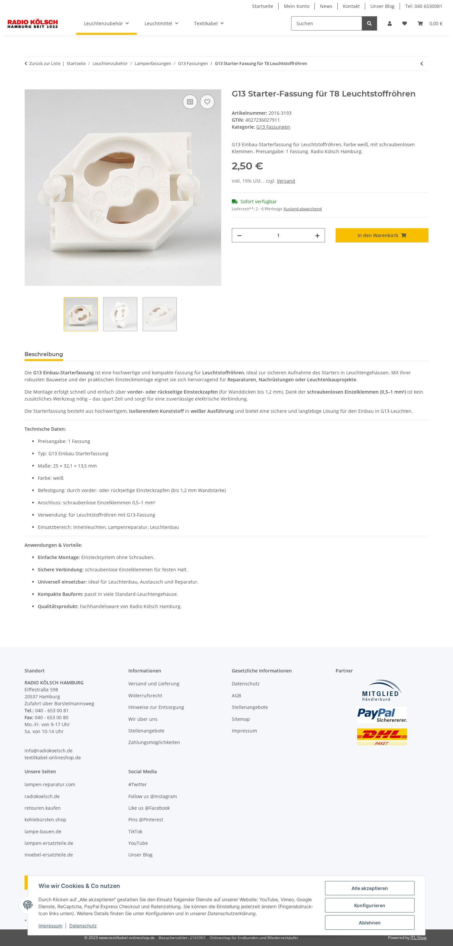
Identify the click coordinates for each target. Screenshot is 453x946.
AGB (236, 695)
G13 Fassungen (273, 127)
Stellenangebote (146, 730)
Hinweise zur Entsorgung (156, 707)
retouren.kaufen (43, 808)
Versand (286, 181)
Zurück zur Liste (44, 63)
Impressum (50, 925)
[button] (389, 23)
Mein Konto (296, 6)
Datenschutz (83, 925)
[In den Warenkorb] (30, 85)
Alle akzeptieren (370, 888)
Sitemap (241, 719)
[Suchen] (369, 23)
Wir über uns (143, 719)
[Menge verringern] (239, 235)
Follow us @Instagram (152, 796)
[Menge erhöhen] (317, 235)
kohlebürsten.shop (45, 819)
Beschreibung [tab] (44, 354)
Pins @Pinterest (145, 819)
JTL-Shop (418, 937)
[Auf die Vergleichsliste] (190, 102)
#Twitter (137, 784)
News (326, 6)
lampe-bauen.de (43, 831)
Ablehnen (370, 922)
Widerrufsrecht (145, 695)
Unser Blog (382, 6)
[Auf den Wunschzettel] (207, 102)
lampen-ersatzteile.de (49, 843)
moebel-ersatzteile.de (49, 854)
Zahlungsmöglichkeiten (154, 742)
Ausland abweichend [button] (303, 209)
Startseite (262, 6)
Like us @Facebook (149, 808)
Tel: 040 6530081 (423, 6)
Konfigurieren (369, 905)
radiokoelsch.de (42, 796)
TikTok (135, 831)
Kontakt (351, 6)
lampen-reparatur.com (50, 784)
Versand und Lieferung (153, 683)
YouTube (138, 843)
